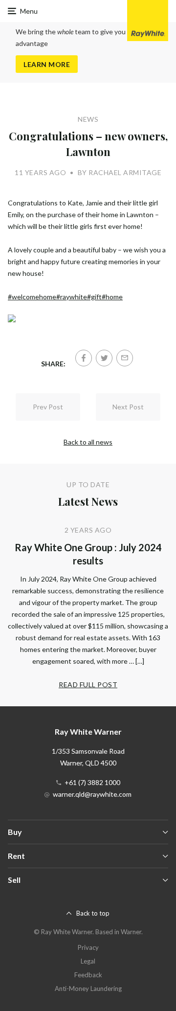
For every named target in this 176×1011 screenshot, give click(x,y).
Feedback (88, 975)
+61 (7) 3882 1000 (92, 782)
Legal (88, 961)
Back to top (93, 913)
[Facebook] (83, 358)
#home (112, 296)
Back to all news (88, 442)
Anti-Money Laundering (88, 988)
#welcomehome (32, 296)
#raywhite (71, 296)
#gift (94, 296)
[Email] (124, 358)
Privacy (88, 947)
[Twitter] (104, 358)
